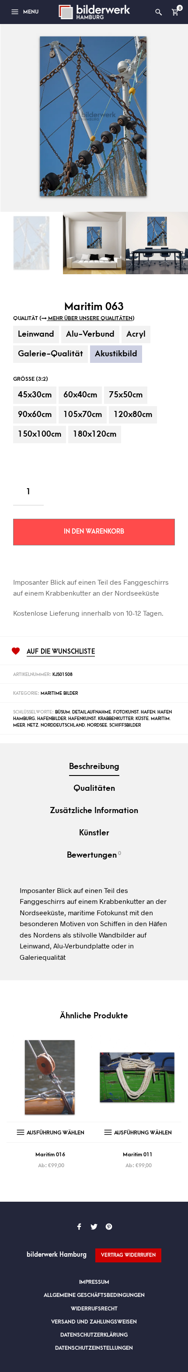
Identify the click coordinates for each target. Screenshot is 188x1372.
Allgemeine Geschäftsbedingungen (94, 1295)
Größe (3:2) (30, 379)
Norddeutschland (63, 725)
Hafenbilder (51, 718)
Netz (32, 725)
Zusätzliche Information (94, 810)
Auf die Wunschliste (61, 651)
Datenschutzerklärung (94, 1335)
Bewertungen (94, 855)
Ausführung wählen (55, 1133)
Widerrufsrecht (94, 1309)
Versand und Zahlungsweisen (94, 1322)
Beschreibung (94, 766)
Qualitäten (94, 788)
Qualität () (74, 318)
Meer (19, 725)
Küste (142, 718)
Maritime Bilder (59, 693)
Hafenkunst (82, 718)
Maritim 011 (138, 1154)
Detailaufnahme (91, 712)
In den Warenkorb (94, 531)
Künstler (94, 833)
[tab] (94, 767)
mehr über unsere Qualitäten (89, 318)
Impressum (94, 1282)
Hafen (148, 712)
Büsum (62, 712)
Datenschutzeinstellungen (94, 1348)
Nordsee (97, 725)
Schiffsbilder (125, 725)
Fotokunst (126, 712)
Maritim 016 (50, 1154)
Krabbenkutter (115, 718)
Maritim (160, 718)
